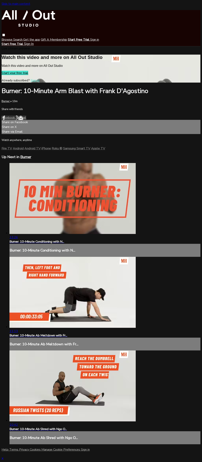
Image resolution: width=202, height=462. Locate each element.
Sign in (94, 39)
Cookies (35, 449)
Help (5, 449)
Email (22, 118)
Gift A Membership (54, 39)
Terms (14, 449)
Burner (6, 101)
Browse (7, 39)
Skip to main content (16, 4)
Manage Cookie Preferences (61, 449)
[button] (3, 35)
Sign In (29, 44)
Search (18, 39)
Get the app (31, 39)
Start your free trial (15, 73)
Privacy (24, 449)
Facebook (9, 118)
